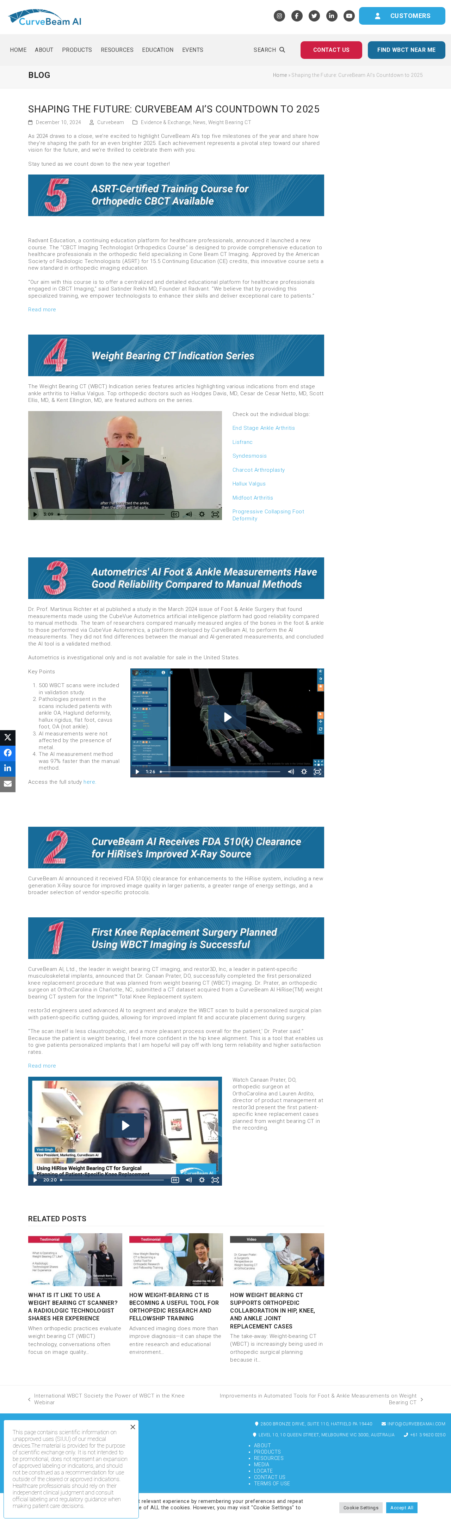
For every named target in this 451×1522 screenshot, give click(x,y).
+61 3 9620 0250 (427, 1434)
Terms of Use (272, 1483)
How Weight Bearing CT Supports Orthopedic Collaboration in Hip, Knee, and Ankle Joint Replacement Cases (272, 1311)
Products (267, 1452)
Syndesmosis (250, 456)
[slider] (111, 514)
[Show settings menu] (202, 514)
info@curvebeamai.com (416, 1424)
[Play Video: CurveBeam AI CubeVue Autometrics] (227, 717)
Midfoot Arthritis (253, 498)
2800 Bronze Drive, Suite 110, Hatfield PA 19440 (316, 1424)
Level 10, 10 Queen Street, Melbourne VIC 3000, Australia (326, 1434)
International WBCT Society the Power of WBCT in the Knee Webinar (106, 1399)
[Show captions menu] (175, 514)
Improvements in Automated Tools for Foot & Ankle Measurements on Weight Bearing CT (310, 1399)
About (262, 1445)
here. (90, 782)
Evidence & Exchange (166, 122)
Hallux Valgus (249, 484)
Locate (263, 1471)
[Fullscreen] (215, 514)
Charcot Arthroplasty (259, 470)
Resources (269, 1458)
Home (280, 75)
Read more (42, 309)
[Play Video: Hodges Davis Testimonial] (125, 460)
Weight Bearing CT (230, 122)
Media (262, 1464)
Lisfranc (243, 442)
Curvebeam (110, 122)
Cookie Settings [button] (361, 1507)
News (199, 122)
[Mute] (188, 514)
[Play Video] (35, 514)
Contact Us (270, 1477)
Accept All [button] (401, 1507)
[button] (269, 50)
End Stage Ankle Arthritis (264, 428)
